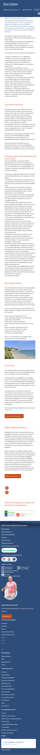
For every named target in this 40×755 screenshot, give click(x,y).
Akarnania (4, 623)
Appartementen (6, 656)
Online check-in (6, 738)
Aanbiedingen (5, 675)
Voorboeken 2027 (6, 686)
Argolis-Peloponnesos (7, 632)
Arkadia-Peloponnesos (8, 634)
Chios (3, 637)
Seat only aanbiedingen (8, 689)
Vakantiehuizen (5, 662)
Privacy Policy (5, 721)
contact (36, 10)
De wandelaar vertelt (7, 697)
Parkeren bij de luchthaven (9, 730)
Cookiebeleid (5, 727)
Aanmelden (5, 616)
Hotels (3, 665)
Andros (3, 629)
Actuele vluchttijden (7, 733)
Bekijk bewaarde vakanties (11, 10)
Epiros (3, 643)
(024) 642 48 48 (27, 10)
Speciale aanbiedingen (7, 677)
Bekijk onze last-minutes (10, 744)
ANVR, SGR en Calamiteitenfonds (11, 718)
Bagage (3, 735)
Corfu (3, 640)
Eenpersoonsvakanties (8, 680)
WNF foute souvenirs (12, 476)
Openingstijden (6, 749)
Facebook (11, 515)
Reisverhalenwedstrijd (7, 694)
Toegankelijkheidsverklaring (9, 724)
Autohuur (4, 672)
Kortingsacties (5, 683)
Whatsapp (11, 512)
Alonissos (4, 626)
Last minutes (5, 706)
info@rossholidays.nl (7, 543)
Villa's (3, 659)
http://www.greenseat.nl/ (13, 416)
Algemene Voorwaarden (8, 716)
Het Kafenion (5, 700)
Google (22, 515)
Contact (3, 713)
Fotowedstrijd (5, 692)
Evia (2, 646)
